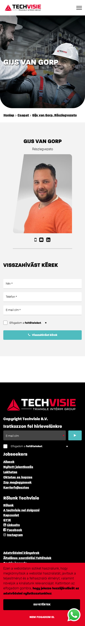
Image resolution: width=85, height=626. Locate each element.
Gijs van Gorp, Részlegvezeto (54, 115)
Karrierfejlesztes (16, 487)
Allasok (8, 462)
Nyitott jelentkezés (18, 467)
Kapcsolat (11, 515)
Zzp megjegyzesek (17, 482)
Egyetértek (42, 604)
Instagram (15, 535)
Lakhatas (10, 472)
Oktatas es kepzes (17, 477)
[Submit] (75, 435)
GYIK (7, 520)
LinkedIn (13, 525)
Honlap (9, 115)
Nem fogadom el (42, 617)
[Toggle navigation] (79, 8)
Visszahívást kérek (44, 335)
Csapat (23, 115)
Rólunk (8, 505)
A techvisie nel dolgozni (21, 510)
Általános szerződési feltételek (27, 558)
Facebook (14, 530)
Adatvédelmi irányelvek (21, 553)
